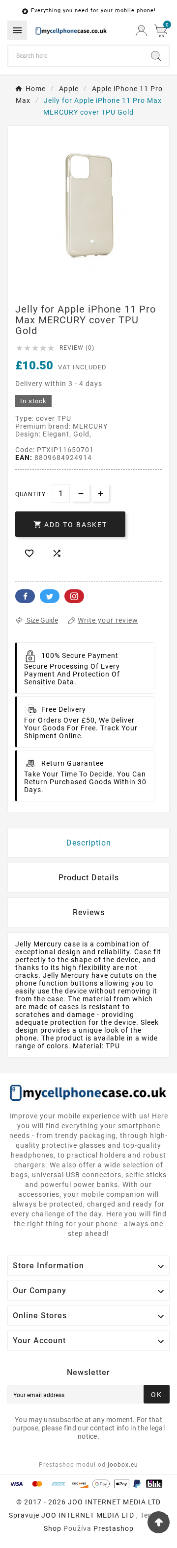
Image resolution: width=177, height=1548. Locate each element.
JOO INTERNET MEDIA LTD (87, 1515)
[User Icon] (141, 30)
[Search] (156, 55)
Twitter (49, 596)
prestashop (113, 1528)
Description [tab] (88, 842)
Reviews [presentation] (89, 912)
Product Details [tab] (89, 877)
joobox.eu (123, 1464)
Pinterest (74, 596)
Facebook (25, 596)
